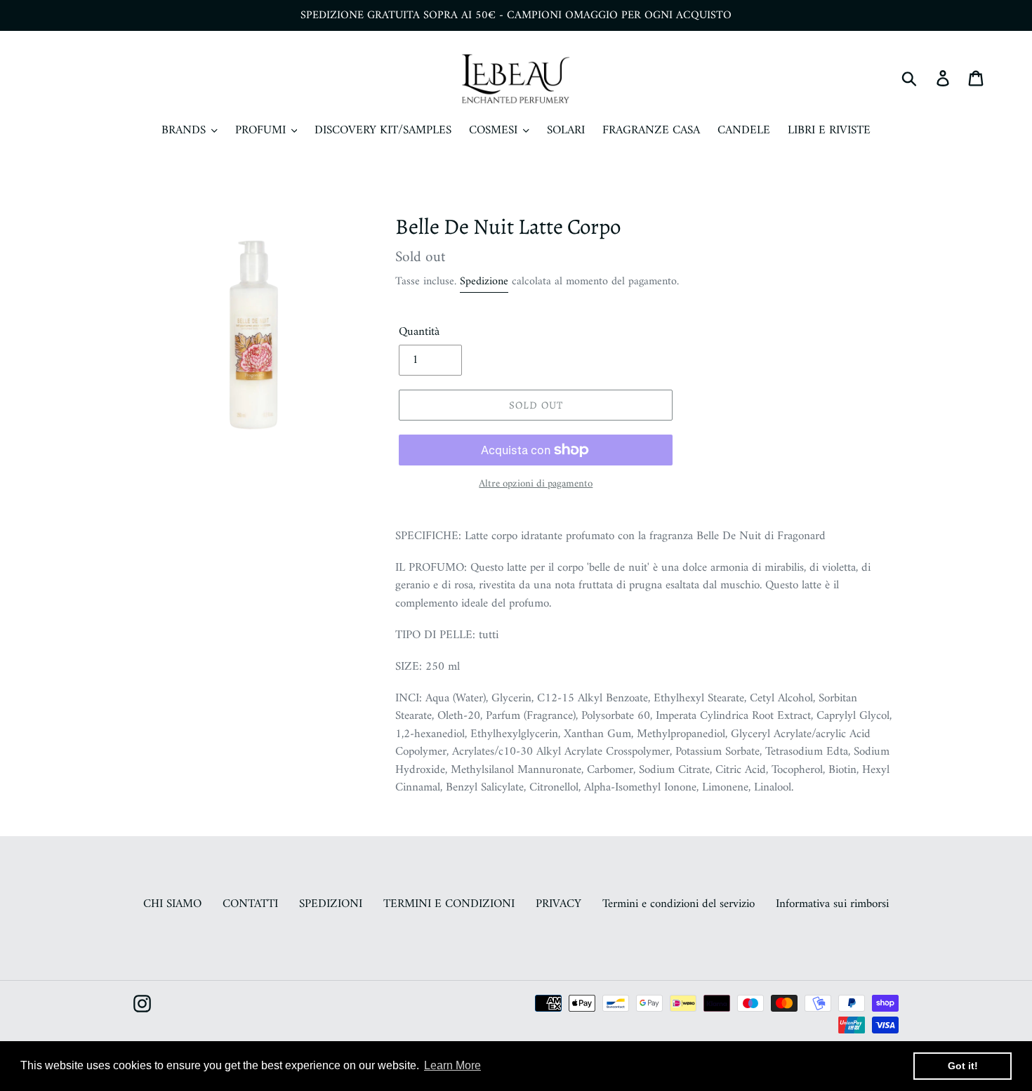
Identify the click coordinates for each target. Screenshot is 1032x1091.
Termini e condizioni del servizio (678, 904)
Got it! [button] (963, 1065)
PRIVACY (558, 904)
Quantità (419, 333)
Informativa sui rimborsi (832, 904)
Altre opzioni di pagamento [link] (536, 485)
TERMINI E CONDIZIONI (449, 904)
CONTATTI (250, 904)
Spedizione (484, 281)
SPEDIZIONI (330, 904)
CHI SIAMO (172, 904)
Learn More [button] (452, 1065)
